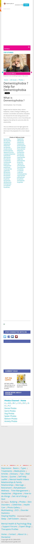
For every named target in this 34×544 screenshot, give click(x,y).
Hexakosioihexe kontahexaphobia (8, 149)
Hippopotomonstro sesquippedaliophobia (9, 153)
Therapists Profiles (9, 529)
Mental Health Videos (19, 479)
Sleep (3, 518)
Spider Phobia (10, 416)
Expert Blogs (25, 526)
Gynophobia (7, 139)
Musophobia (7, 175)
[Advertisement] (17, 27)
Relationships (7, 485)
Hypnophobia (7, 157)
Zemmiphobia (20, 180)
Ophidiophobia (7, 182)
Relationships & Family (11, 482)
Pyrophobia (7, 187)
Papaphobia (20, 139)
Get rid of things (19, 496)
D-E (24, 403)
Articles (4, 473)
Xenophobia (20, 179)
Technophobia (21, 165)
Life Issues (13, 80)
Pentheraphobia (21, 145)
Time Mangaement (19, 490)
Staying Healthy (8, 516)
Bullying (13, 501)
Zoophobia (20, 182)
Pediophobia (20, 142)
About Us (22, 534)
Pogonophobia (21, 157)
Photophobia (20, 154)
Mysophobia (7, 172)
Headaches (6, 493)
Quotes (13, 476)
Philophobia (20, 150)
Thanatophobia (21, 167)
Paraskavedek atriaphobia (7, 163)
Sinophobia (20, 162)
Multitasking (7, 510)
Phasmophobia (21, 149)
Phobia (21, 80)
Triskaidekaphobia (22, 174)
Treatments (6, 471)
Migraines (17, 493)
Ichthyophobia (7, 165)
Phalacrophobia (21, 147)
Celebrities (17, 504)
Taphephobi (20, 164)
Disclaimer (6, 537)
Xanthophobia (20, 177)
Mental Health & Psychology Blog (16, 523)
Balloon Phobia (10, 418)
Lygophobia (7, 170)
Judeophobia (7, 167)
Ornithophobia (7, 184)
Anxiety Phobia (10, 421)
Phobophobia (20, 152)
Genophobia (7, 142)
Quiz (3, 499)
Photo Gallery (13, 507)
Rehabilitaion (20, 487)
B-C (14, 403)
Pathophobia (20, 140)
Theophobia (20, 169)
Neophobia (6, 179)
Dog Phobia (9, 413)
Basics (16, 468)
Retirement (6, 487)
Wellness (5, 490)
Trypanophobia (21, 175)
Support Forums (9, 526)
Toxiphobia (20, 172)
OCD (17, 510)
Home (6, 80)
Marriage (20, 485)
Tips (22, 473)
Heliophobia (7, 145)
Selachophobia (21, 160)
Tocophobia (20, 170)
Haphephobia (7, 144)
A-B (9, 403)
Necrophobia (7, 177)
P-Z (9, 405)
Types (23, 468)
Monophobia (7, 174)
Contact (12, 534)
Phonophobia (20, 155)
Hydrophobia (7, 155)
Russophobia (7, 159)
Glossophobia (7, 140)
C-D (19, 403)
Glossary (14, 473)
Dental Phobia (10, 408)
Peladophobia (20, 144)
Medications (19, 471)
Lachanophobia (8, 169)
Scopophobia (7, 160)
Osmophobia (7, 185)
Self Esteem (13, 518)
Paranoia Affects (11, 74)
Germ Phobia (10, 411)
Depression (6, 468)
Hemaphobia (7, 147)
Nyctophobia (7, 180)
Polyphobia (20, 159)
